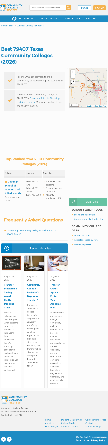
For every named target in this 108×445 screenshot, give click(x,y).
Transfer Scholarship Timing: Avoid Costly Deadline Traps (10, 296)
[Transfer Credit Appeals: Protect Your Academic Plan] (58, 264)
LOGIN (84, 8)
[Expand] (73, 82)
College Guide (68, 423)
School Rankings (93, 426)
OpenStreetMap (100, 106)
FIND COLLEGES (25, 18)
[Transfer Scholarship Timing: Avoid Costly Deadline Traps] (11, 264)
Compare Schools (69, 426)
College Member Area (95, 420)
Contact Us (90, 423)
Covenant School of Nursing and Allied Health (38, 100)
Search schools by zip (84, 215)
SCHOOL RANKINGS (49, 18)
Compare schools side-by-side (88, 219)
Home (48, 420)
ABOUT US (91, 18)
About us (49, 423)
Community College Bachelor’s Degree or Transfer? (33, 292)
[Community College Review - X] (3, 439)
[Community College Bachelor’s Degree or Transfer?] (34, 264)
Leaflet (89, 106)
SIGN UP (99, 8)
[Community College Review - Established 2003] (11, 7)
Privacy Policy (98, 440)
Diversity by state (82, 244)
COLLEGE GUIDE (72, 18)
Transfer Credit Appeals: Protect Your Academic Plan (55, 296)
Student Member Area (71, 420)
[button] (93, 85)
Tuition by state (81, 235)
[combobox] (45, 8)
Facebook (9, 439)
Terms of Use (82, 440)
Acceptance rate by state (86, 240)
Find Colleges (51, 426)
